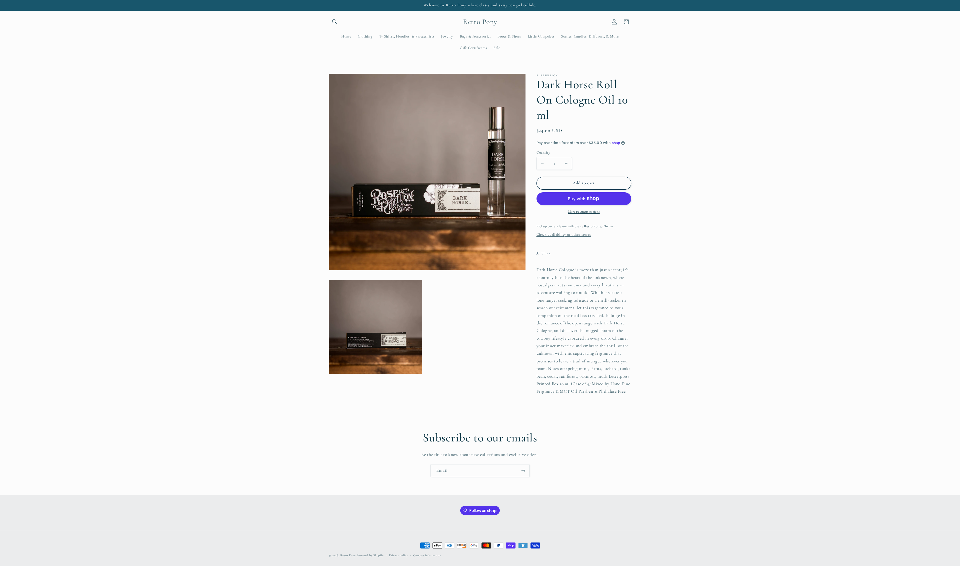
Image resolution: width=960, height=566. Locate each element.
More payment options (584, 212)
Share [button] (546, 253)
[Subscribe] (523, 470)
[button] (335, 22)
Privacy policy (398, 555)
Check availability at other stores (563, 234)
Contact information (427, 555)
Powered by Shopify (370, 555)
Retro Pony (348, 555)
